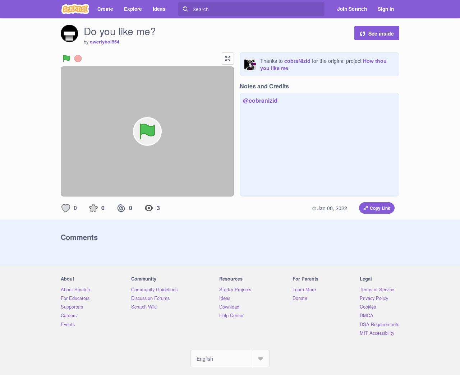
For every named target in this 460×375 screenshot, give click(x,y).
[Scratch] (75, 9)
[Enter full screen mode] (228, 58)
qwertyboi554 (104, 41)
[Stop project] (78, 58)
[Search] (185, 9)
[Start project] (66, 58)
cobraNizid (297, 60)
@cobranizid (260, 100)
